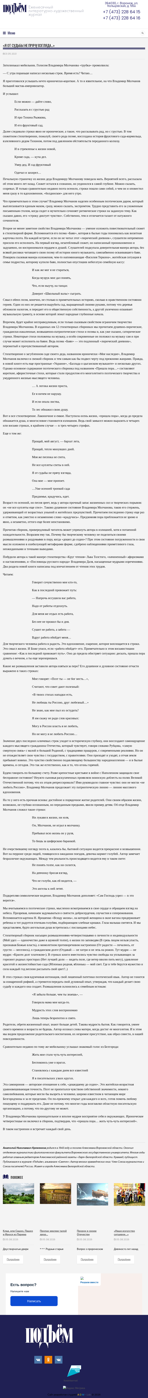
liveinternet (71, 1380)
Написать (34, 1301)
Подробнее (13, 1259)
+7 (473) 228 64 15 (121, 12)
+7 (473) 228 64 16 (121, 18)
